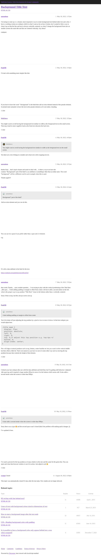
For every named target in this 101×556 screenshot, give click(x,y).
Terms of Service (29, 549)
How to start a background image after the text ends (19, 514)
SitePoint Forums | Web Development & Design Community (20, 2)
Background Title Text (14, 6)
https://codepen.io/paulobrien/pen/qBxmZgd (14, 273)
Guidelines (18, 549)
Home (3, 549)
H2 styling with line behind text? (13, 498)
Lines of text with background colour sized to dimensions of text (24, 506)
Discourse (12, 553)
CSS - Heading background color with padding (18, 522)
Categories (10, 549)
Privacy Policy (41, 549)
